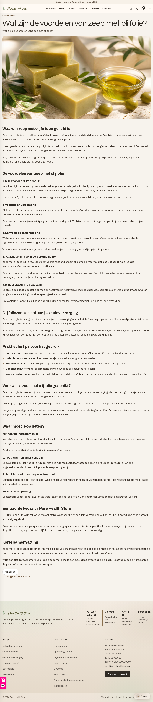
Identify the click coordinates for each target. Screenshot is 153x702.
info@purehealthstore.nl (117, 666)
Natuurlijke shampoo (12, 646)
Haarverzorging (10, 663)
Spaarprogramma (63, 652)
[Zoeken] (131, 9)
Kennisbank (9, 15)
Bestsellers (50, 9)
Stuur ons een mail (117, 674)
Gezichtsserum (10, 652)
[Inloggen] (137, 9)
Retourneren (60, 646)
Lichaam (83, 9)
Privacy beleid (61, 663)
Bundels (95, 9)
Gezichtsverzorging (12, 657)
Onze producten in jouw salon (69, 680)
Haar (61, 9)
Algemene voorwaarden (66, 657)
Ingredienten (60, 686)
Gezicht (72, 9)
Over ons (106, 9)
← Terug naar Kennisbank (16, 576)
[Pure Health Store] (15, 9)
